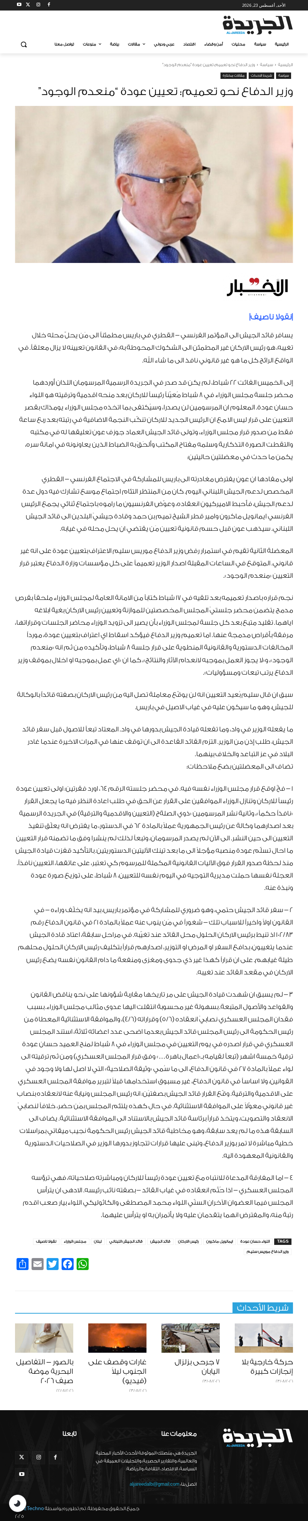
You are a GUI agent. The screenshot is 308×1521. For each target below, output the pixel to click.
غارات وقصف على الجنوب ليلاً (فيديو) (117, 1371)
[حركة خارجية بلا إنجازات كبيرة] (264, 1338)
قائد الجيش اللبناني (126, 1241)
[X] (28, 5)
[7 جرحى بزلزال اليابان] (191, 1338)
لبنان (98, 1241)
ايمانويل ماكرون (219, 1241)
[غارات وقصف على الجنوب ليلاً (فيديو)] (117, 1338)
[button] (24, 44)
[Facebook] (48, 5)
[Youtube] (19, 5)
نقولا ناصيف (46, 1241)
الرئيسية (285, 64)
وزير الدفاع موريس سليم (267, 1251)
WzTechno (31, 1508)
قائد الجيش (160, 1241)
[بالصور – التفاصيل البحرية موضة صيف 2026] (44, 1338)
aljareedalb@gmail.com (155, 1484)
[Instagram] (38, 5)
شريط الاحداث (261, 75)
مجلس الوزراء (75, 1241)
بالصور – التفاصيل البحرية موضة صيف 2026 (44, 1371)
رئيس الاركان (188, 1241)
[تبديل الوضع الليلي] (17, 1503)
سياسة (266, 64)
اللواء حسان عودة (255, 1241)
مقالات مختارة (234, 75)
